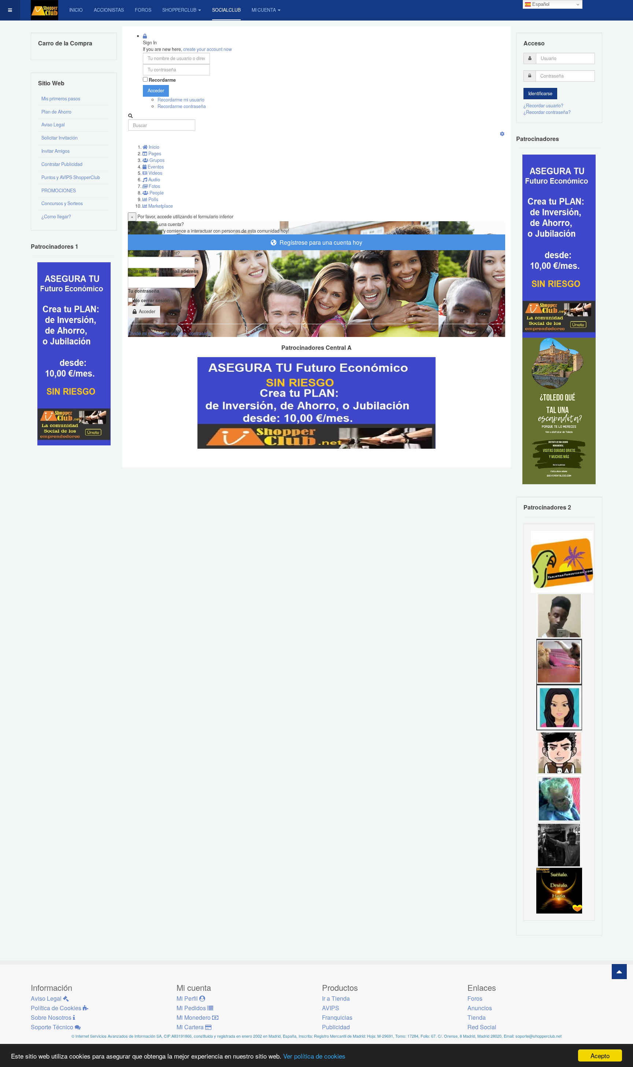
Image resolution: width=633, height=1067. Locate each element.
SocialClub (226, 10)
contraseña (200, 333)
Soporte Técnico (53, 1027)
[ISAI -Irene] (559, 890)
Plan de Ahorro (56, 111)
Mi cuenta (264, 10)
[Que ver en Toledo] (559, 410)
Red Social (481, 1027)
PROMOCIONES (58, 190)
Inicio (76, 10)
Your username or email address (163, 271)
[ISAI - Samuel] (559, 615)
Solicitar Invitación (59, 137)
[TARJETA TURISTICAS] (562, 561)
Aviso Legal (53, 124)
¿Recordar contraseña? (547, 112)
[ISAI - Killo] (559, 798)
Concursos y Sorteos (62, 203)
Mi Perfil (188, 998)
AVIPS (330, 1008)
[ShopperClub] (44, 10)
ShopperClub (179, 10)
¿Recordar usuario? (543, 105)
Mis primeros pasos (60, 98)
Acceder (156, 90)
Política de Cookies (57, 1008)
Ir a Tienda (336, 998)
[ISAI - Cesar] (559, 752)
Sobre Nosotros (52, 1017)
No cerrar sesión (152, 300)
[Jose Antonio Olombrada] (74, 353)
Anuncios (479, 1008)
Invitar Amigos (55, 151)
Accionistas (109, 10)
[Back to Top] (619, 971)
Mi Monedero (194, 1017)
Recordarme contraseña (182, 106)
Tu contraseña (143, 291)
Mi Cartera (191, 1027)
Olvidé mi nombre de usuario (157, 333)
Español (540, 4)
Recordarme (162, 80)
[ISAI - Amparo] (559, 707)
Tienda (476, 1017)
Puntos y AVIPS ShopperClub (70, 177)
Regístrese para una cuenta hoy (319, 242)
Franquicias (337, 1017)
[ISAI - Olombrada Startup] (559, 245)
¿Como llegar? (56, 216)
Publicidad (336, 1027)
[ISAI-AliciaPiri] (559, 661)
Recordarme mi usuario (181, 99)
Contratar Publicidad (61, 164)
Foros (143, 10)
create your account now (207, 49)
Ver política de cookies (314, 1055)
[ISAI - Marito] (559, 844)
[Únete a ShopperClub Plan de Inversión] (316, 402)
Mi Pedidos (192, 1008)
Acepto (600, 1055)
